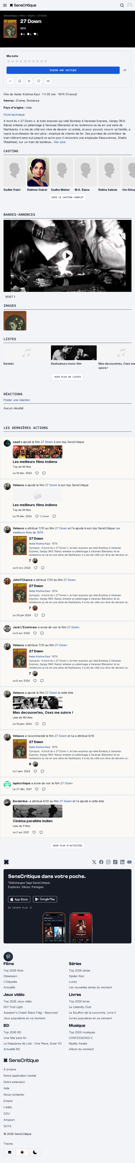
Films (22, 15)
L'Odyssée (10, 981)
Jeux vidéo (14, 994)
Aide (6, 1088)
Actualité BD (12, 1049)
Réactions (13, 394)
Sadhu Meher (60, 189)
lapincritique (21, 783)
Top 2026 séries (79, 970)
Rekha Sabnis (107, 189)
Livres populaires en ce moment (90, 1018)
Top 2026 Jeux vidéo (18, 1001)
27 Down (42, 15)
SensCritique (10, 15)
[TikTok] (115, 863)
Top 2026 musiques (82, 1032)
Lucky (73, 981)
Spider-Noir (76, 976)
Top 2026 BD (12, 1032)
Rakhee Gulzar (37, 189)
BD (6, 1025)
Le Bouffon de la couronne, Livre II (92, 1012)
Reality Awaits (78, 1043)
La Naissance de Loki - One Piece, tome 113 (33, 1043)
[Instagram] (108, 863)
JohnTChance (23, 580)
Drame (31, 15)
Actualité (9, 987)
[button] (129, 5)
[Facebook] (101, 863)
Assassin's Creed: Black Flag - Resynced (31, 1012)
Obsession (10, 976)
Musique (77, 1025)
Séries (75, 963)
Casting (11, 151)
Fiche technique (14, 114)
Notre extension (14, 1082)
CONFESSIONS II (80, 1038)
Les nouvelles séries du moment (90, 987)
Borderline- (21, 801)
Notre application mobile (20, 1075)
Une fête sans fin (15, 1038)
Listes (10, 339)
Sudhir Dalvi (12, 189)
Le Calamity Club (80, 1007)
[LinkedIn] (122, 863)
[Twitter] (94, 863)
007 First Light (13, 1007)
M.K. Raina (82, 189)
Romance (33, 100)
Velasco (18, 485)
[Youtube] (129, 863)
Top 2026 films (13, 970)
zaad (16, 442)
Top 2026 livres (79, 1001)
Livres (75, 994)
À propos (10, 1069)
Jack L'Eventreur (25, 627)
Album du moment (81, 1049)
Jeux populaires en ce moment (24, 1018)
